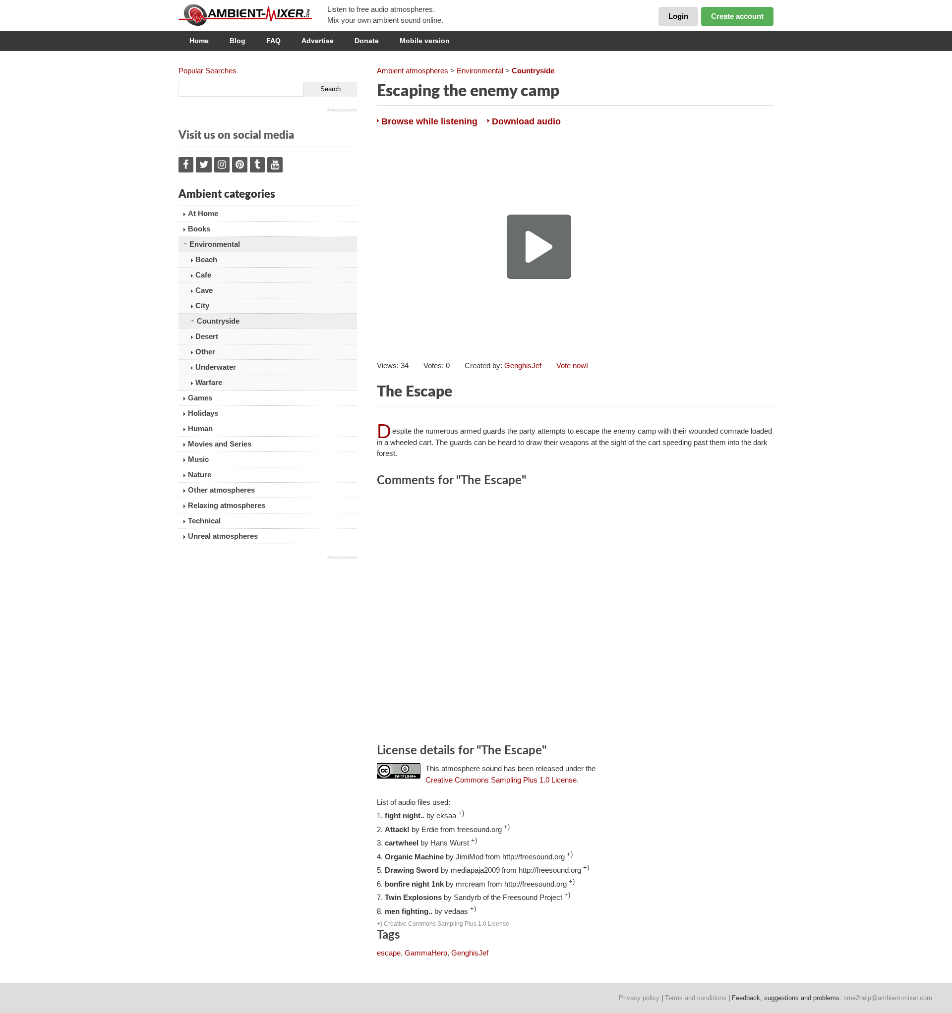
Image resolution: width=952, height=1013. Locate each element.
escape (389, 953)
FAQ (273, 41)
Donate (367, 41)
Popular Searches (207, 70)
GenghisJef (522, 365)
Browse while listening (429, 121)
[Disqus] (575, 617)
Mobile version (425, 41)
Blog (237, 41)
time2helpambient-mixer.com (887, 998)
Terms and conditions (695, 998)
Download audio (526, 121)
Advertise (317, 41)
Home (199, 41)
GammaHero (426, 953)
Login (678, 16)
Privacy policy (639, 998)
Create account (737, 16)
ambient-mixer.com (252, 15)
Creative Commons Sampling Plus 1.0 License (501, 780)
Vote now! (572, 365)
